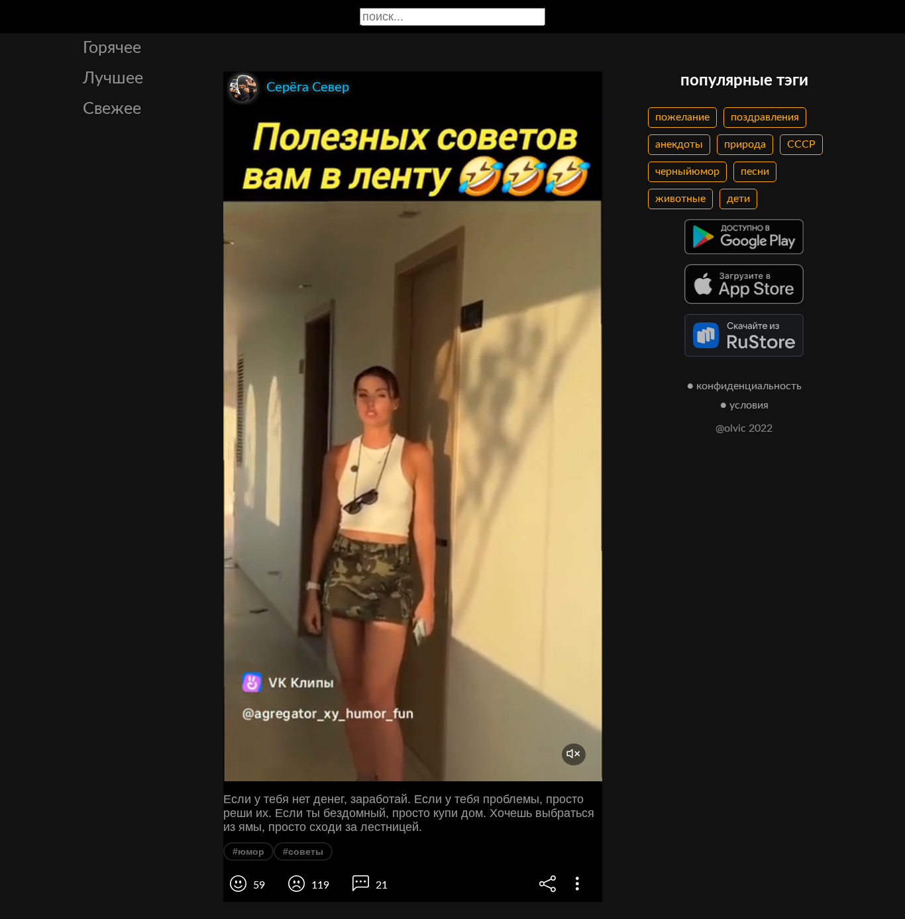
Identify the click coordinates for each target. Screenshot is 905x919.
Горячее (112, 48)
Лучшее (113, 78)
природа (745, 144)
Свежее (112, 109)
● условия (744, 405)
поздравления (765, 117)
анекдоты (679, 144)
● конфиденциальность (744, 386)
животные (680, 198)
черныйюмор (687, 171)
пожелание (682, 117)
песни (755, 171)
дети (738, 198)
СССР (801, 144)
